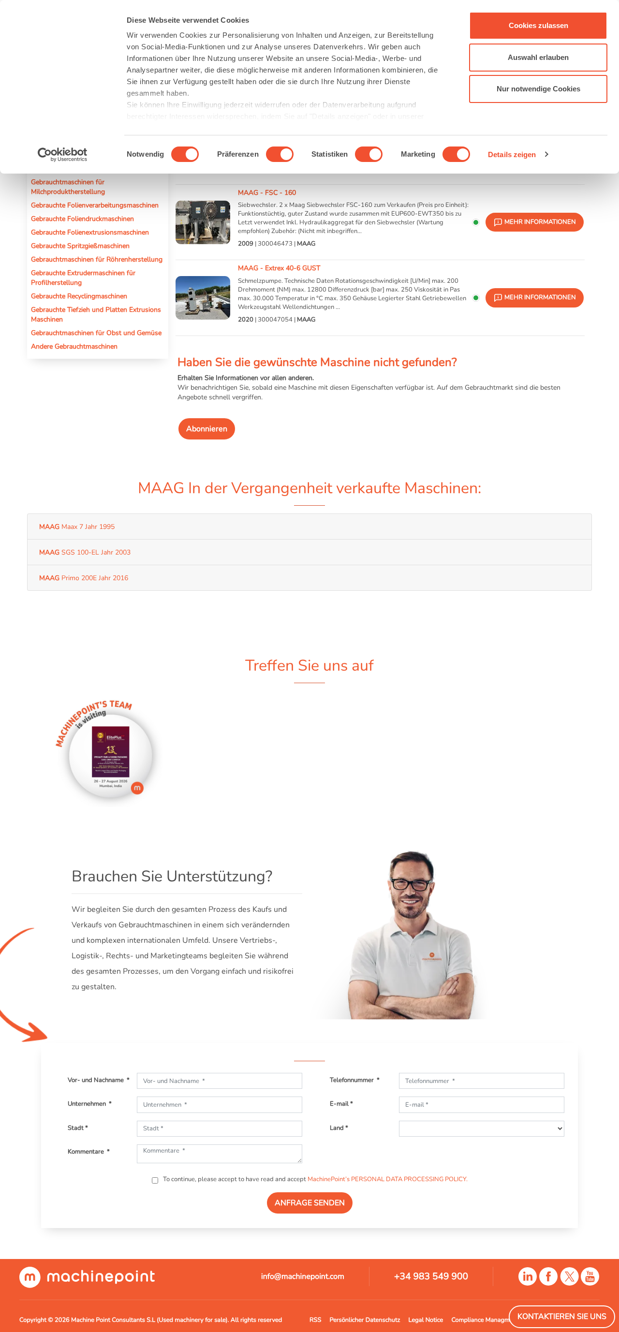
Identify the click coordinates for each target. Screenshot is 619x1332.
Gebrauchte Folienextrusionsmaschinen (90, 232)
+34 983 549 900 (431, 1276)
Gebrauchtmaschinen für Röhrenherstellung (96, 259)
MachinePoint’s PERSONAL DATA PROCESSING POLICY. (388, 1179)
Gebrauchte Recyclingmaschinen (79, 296)
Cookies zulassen (538, 25)
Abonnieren (206, 429)
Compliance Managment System (496, 1320)
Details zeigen (512, 154)
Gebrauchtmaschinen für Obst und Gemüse (96, 332)
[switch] (280, 154)
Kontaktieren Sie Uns (561, 1316)
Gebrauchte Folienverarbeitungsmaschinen (95, 205)
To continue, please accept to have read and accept (315, 1179)
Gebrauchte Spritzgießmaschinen (80, 245)
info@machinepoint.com (302, 1276)
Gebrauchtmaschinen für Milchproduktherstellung (68, 186)
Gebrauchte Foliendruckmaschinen (82, 218)
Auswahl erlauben (538, 57)
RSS (315, 1320)
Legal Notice (426, 1320)
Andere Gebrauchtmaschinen (74, 346)
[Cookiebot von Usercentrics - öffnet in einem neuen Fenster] (62, 154)
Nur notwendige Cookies (538, 89)
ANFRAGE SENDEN (310, 1203)
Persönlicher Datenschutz (364, 1320)
